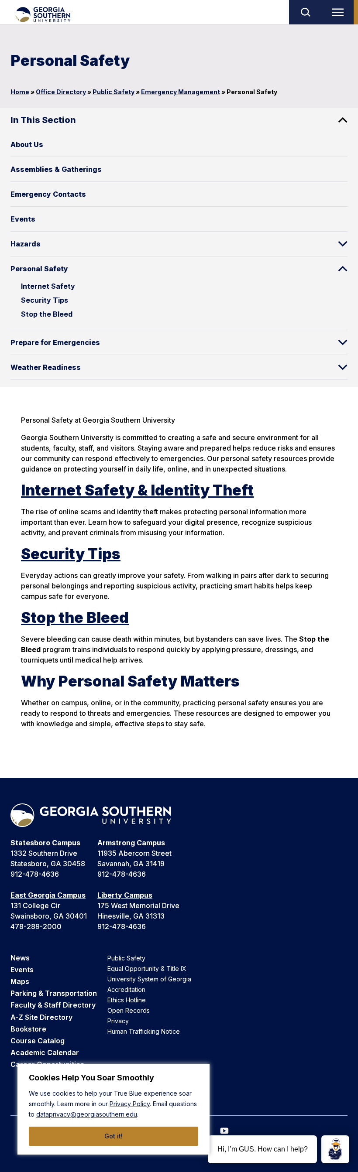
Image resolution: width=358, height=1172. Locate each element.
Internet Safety (48, 286)
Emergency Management (180, 92)
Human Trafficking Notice (143, 1031)
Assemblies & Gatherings (56, 169)
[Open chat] (335, 1149)
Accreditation (126, 989)
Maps (19, 981)
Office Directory (61, 92)
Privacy (118, 1021)
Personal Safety (39, 268)
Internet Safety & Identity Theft (137, 490)
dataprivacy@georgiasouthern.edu (86, 1114)
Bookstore (28, 1029)
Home (19, 92)
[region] (113, 1109)
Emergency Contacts (48, 194)
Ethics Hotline (126, 1000)
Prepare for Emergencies (55, 342)
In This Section (43, 120)
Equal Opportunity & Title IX (146, 968)
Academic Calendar (44, 1052)
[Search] (305, 12)
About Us (26, 144)
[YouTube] (224, 1131)
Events (22, 219)
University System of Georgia (149, 979)
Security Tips (44, 300)
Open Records (128, 1010)
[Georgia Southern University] (42, 15)
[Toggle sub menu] (343, 244)
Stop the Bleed (46, 314)
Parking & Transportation (53, 993)
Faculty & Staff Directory (53, 1005)
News (20, 957)
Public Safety (113, 92)
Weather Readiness (45, 367)
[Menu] (339, 12)
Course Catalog (37, 1040)
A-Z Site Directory (41, 1017)
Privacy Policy (130, 1103)
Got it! (113, 1136)
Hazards (25, 243)
